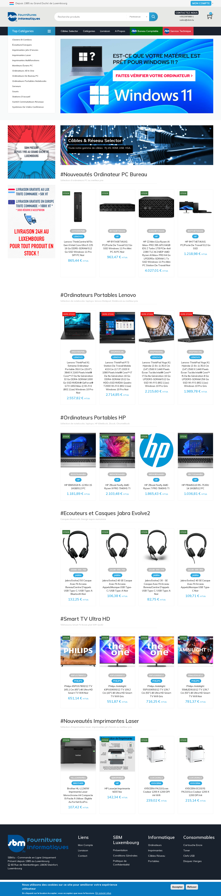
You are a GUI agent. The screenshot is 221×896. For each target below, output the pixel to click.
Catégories (89, 31)
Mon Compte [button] (201, 3)
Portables (153, 861)
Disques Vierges (192, 861)
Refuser (191, 886)
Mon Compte (85, 845)
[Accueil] (25, 16)
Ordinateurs (155, 845)
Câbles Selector (69, 31)
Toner (186, 850)
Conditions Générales (125, 855)
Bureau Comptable (148, 31)
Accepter (177, 886)
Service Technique (180, 31)
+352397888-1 (187, 16)
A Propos (120, 31)
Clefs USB (189, 855)
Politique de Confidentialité (121, 862)
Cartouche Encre (192, 845)
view (136, 76)
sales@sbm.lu (187, 20)
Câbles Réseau (156, 855)
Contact (82, 855)
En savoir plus (103, 893)
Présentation (120, 850)
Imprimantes (155, 850)
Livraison (105, 31)
